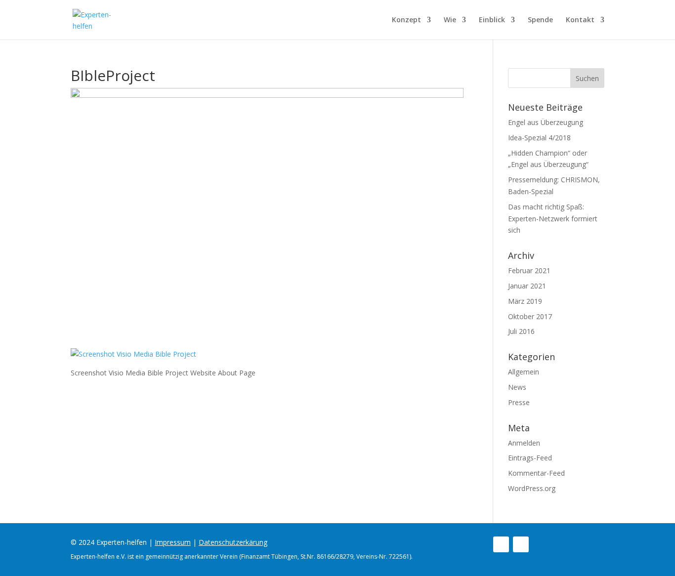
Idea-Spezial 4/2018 (539, 137)
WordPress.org (531, 488)
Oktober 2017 (530, 316)
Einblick (492, 20)
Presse (519, 402)
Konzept (406, 20)
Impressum (173, 542)
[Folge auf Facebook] (501, 544)
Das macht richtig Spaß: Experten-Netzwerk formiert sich (552, 218)
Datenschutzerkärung (233, 542)
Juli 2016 (521, 331)
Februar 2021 (529, 270)
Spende (540, 20)
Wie (450, 20)
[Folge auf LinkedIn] (521, 544)
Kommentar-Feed (536, 473)
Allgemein (523, 371)
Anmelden (524, 443)
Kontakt (580, 20)
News (517, 387)
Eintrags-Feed (530, 457)
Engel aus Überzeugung (545, 122)
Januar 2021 (527, 285)
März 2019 (525, 301)
